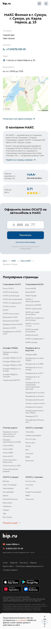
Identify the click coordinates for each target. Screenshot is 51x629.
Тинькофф (30, 432)
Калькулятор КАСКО (33, 305)
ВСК (27, 450)
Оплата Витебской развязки (10, 470)
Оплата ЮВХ (8, 453)
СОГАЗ (28, 446)
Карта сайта (8, 566)
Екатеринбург (8, 492)
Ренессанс (30, 461)
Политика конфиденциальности (29, 566)
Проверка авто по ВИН (34, 364)
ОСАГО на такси (9, 306)
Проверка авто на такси (35, 393)
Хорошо (45, 621)
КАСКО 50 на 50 (32, 335)
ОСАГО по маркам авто (12, 303)
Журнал (33, 562)
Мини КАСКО (30, 292)
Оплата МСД (8, 445)
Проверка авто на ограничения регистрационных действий (33, 385)
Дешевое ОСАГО (9, 328)
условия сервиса (25, 248)
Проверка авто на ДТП (34, 373)
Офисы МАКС (26, 261)
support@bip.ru (12, 544)
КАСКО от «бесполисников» (33, 300)
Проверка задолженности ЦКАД (12, 441)
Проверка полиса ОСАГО (13, 324)
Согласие (29, 453)
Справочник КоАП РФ (11, 380)
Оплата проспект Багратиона (10, 461)
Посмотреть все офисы (17, 119)
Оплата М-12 (8, 456)
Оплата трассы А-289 (11, 466)
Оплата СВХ (8, 449)
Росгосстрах (31, 439)
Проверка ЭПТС (32, 416)
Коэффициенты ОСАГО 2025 (12, 332)
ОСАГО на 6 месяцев (11, 296)
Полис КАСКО (31, 288)
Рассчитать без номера (25, 242)
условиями (21, 620)
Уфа (4, 513)
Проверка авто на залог (35, 396)
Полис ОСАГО (8, 288)
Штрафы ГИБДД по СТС (12, 358)
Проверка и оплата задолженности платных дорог (10, 434)
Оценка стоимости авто (35, 403)
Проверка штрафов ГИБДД (10, 353)
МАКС (14, 261)
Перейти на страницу (19, 160)
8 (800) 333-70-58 (14, 548)
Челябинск (7, 506)
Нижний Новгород (10, 499)
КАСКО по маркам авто (35, 339)
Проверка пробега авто (35, 400)
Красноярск (7, 503)
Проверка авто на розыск (32, 378)
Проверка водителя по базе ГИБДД (35, 411)
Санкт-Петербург (10, 485)
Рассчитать (25, 235)
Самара (6, 510)
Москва (6, 481)
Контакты (24, 562)
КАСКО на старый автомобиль (32, 313)
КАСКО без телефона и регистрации (35, 319)
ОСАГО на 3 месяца (10, 292)
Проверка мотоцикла (34, 407)
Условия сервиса (10, 570)
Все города (7, 517)
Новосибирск (8, 488)
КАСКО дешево (31, 342)
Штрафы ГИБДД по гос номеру (12, 370)
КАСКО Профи (31, 296)
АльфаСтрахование (33, 435)
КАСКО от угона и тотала (32, 325)
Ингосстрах (30, 443)
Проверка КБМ (31, 354)
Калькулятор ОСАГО (11, 321)
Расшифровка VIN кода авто (35, 421)
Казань (5, 495)
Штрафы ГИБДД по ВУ (11, 361)
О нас (5, 562)
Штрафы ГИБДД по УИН (12, 365)
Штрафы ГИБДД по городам (10, 375)
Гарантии (14, 562)
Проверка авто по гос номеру (34, 368)
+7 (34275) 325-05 (16, 49)
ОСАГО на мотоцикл (11, 314)
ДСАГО (5, 310)
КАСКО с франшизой (34, 308)
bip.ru (5, 261)
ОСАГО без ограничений (12, 299)
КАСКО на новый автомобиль (32, 330)
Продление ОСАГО (10, 317)
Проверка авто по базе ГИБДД (35, 359)
